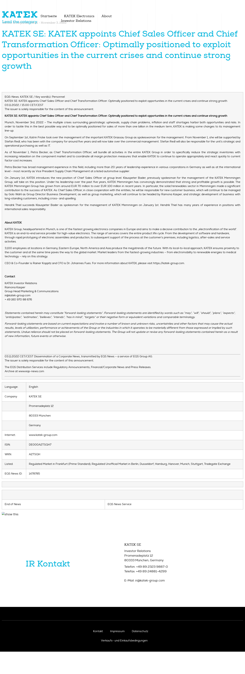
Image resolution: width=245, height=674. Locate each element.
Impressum (117, 631)
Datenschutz (140, 631)
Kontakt (98, 631)
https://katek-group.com (168, 263)
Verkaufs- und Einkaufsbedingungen (124, 640)
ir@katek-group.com (150, 580)
